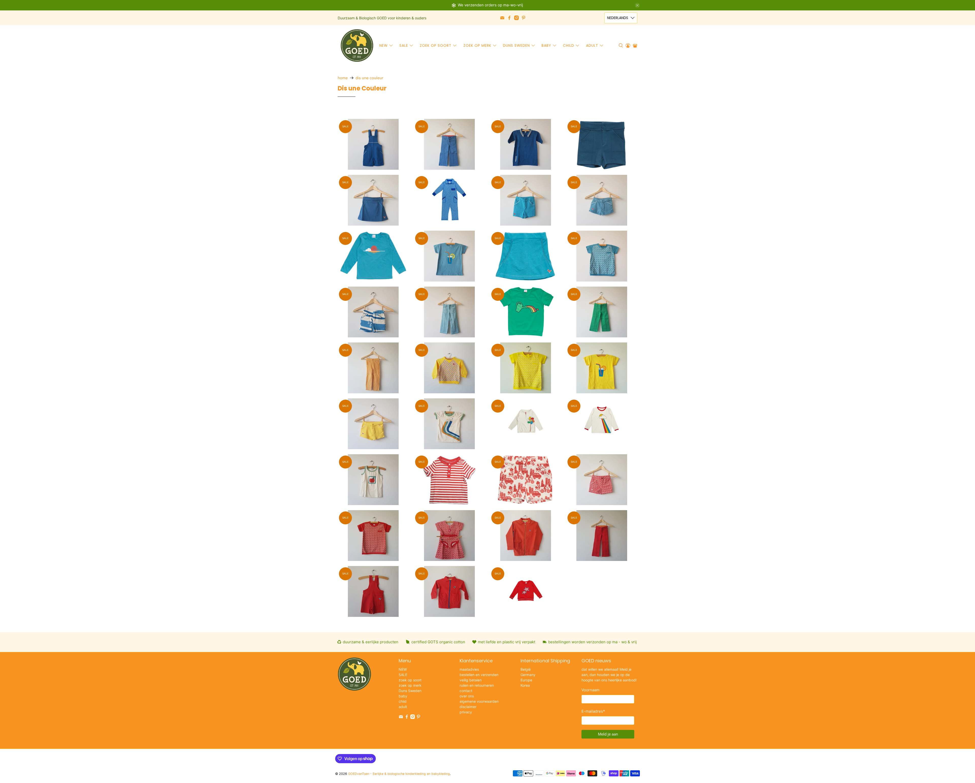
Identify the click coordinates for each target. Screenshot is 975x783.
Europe (526, 680)
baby (546, 45)
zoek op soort (435, 45)
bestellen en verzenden (479, 674)
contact (466, 690)
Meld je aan (608, 734)
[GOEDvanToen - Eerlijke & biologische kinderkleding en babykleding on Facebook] (509, 17)
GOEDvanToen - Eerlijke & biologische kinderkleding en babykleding (399, 774)
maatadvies (469, 669)
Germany (528, 674)
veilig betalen (471, 680)
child (568, 45)
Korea (525, 685)
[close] (637, 5)
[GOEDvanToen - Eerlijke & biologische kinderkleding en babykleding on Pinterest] (523, 17)
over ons (467, 696)
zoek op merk (477, 45)
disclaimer (468, 706)
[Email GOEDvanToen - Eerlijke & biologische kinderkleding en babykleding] (502, 17)
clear (527, 111)
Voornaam (590, 689)
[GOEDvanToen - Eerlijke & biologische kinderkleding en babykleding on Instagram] (516, 17)
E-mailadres (593, 711)
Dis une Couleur (369, 78)
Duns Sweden (516, 45)
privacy (466, 712)
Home (343, 78)
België (526, 669)
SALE (403, 45)
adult (592, 45)
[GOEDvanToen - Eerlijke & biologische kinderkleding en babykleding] (356, 45)
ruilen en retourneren (477, 685)
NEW (383, 45)
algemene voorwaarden (479, 701)
